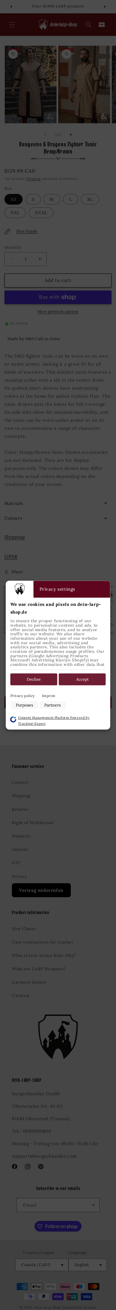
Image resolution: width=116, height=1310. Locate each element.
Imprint (49, 696)
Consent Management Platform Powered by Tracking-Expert (54, 721)
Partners (52, 705)
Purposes (24, 705)
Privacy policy (22, 696)
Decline (34, 679)
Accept (82, 679)
